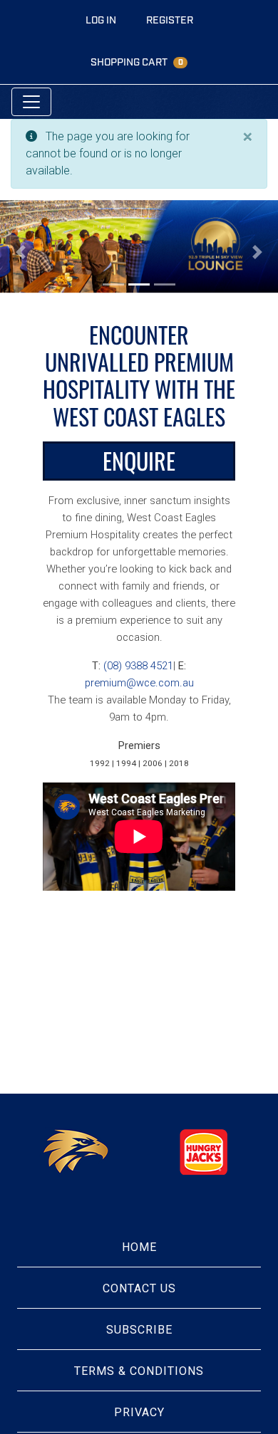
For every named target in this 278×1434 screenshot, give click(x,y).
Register (169, 20)
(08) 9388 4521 (138, 665)
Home (139, 1247)
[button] (21, 252)
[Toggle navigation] (31, 102)
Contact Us (139, 1288)
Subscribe (139, 1329)
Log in (101, 20)
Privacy (139, 1412)
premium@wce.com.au (139, 682)
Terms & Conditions (139, 1371)
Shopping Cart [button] (136, 62)
